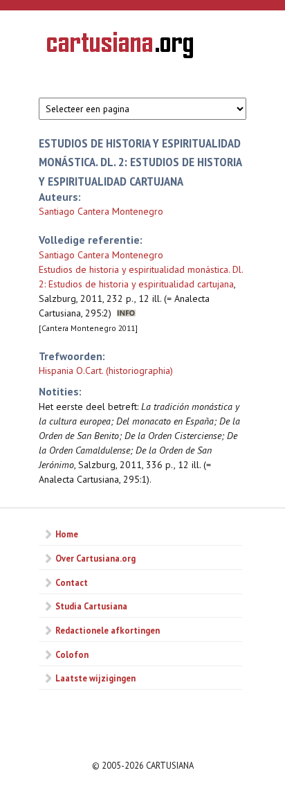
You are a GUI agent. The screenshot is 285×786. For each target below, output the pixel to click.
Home (66, 533)
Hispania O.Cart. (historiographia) (106, 370)
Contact (71, 582)
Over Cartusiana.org (95, 558)
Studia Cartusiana (91, 605)
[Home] (120, 47)
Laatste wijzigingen (95, 678)
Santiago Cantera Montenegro (101, 211)
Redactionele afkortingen (107, 630)
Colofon (72, 654)
